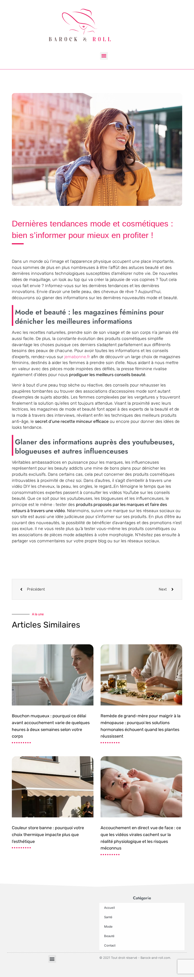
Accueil (109, 907)
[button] (104, 56)
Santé (108, 917)
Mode (108, 926)
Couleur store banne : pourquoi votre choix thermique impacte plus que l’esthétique (48, 834)
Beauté (109, 936)
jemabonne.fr (77, 356)
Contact (109, 945)
